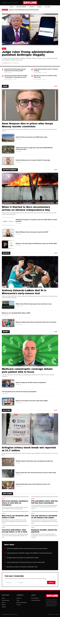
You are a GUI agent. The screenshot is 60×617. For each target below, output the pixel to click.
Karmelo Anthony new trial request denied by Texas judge (33, 160)
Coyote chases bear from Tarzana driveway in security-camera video (36, 472)
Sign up (51, 582)
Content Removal (35, 600)
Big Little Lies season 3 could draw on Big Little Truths (45, 76)
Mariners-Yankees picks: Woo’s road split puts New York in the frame (36, 322)
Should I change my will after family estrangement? (31, 382)
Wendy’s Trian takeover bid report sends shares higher (32, 400)
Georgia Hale (7, 63)
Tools (18, 600)
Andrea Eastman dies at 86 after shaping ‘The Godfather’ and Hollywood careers (15, 76)
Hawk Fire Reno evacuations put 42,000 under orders (31, 137)
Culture (47, 6)
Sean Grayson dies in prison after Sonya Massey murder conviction (27, 125)
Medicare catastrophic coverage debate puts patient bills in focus (27, 370)
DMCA (56, 614)
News (11, 6)
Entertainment (21, 6)
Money (39, 6)
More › (56, 86)
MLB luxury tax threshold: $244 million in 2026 (16, 313)
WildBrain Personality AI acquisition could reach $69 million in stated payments (36, 220)
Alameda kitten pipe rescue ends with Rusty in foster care (33, 484)
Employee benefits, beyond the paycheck (44, 531)
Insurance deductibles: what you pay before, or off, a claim (14, 531)
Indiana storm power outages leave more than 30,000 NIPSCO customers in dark (34, 148)
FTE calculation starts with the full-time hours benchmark (19, 391)
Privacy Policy (35, 598)
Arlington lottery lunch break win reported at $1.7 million (29, 449)
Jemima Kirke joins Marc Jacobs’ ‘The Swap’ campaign (46, 69)
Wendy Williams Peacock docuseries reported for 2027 (32, 232)
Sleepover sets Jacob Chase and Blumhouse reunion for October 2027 (36, 243)
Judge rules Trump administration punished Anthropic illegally (24, 9)
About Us (19, 598)
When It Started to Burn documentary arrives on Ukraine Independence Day (26, 208)
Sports (32, 6)
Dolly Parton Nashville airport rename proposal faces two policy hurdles (15, 69)
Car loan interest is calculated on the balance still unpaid (44, 516)
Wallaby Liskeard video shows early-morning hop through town (34, 461)
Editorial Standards (22, 602)
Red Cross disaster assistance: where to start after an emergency (15, 503)
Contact (19, 604)
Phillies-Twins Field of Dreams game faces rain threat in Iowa (33, 304)
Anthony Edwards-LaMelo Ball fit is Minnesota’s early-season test (24, 292)
